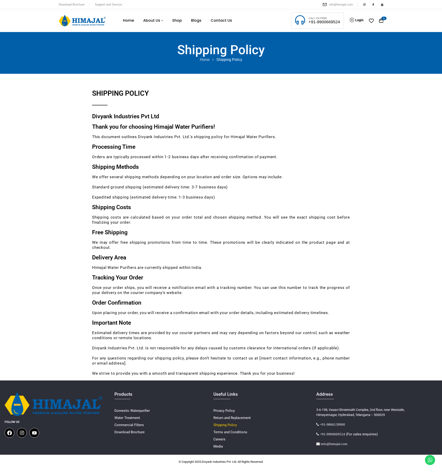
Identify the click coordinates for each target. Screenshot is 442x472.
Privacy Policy (224, 411)
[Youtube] (34, 433)
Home (205, 60)
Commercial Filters (129, 425)
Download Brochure (71, 4)
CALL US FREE (317, 18)
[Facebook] (9, 433)
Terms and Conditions (230, 432)
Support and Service (108, 4)
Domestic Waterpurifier (132, 411)
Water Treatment (127, 418)
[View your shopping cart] (381, 21)
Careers (219, 439)
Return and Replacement (232, 418)
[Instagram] (22, 433)
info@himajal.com (341, 4)
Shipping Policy (225, 425)
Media (218, 446)
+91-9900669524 (324, 22)
